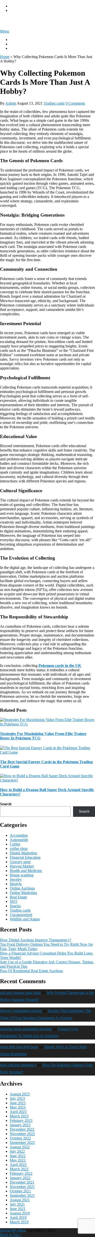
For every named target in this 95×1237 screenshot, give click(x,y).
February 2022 (21, 1173)
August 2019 (20, 1213)
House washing (22, 875)
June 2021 (18, 1209)
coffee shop (19, 848)
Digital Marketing (23, 853)
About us (17, 39)
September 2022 (22, 1142)
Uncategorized (21, 915)
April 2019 (18, 1217)
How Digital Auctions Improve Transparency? (35, 940)
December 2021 (22, 1182)
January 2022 (20, 1178)
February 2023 (21, 1120)
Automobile (19, 840)
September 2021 (22, 1195)
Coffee (15, 844)
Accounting (19, 835)
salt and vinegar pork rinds (20, 993)
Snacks (15, 906)
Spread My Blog (20, 21)
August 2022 (20, 1147)
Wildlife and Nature (25, 919)
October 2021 (20, 1191)
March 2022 (19, 1169)
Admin (10, 103)
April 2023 (18, 1112)
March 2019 (19, 1222)
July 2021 (17, 1204)
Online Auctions (22, 888)
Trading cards (54, 103)
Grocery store (20, 862)
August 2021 (20, 1200)
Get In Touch (20, 48)
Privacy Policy (21, 6)
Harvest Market (22, 866)
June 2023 (18, 1103)
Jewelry (16, 879)
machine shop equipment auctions (26, 1029)
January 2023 (20, 1125)
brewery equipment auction (21, 1011)
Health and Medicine (26, 871)
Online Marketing (23, 893)
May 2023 (18, 1107)
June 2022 (18, 1156)
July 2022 (17, 1151)
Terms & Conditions (25, 10)
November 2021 (22, 1187)
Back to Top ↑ (11, 1235)
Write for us (19, 44)
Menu (4, 31)
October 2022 (20, 1138)
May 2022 (18, 1160)
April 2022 (18, 1165)
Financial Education (25, 857)
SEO (13, 901)
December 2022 (22, 1129)
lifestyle (16, 884)
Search (5, 804)
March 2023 (19, 1116)
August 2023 (20, 1094)
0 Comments (75, 103)
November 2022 (22, 1134)
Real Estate (18, 897)
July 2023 (17, 1098)
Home (5, 57)
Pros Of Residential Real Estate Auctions (31, 971)
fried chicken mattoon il (18, 1065)
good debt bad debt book (19, 1047)
